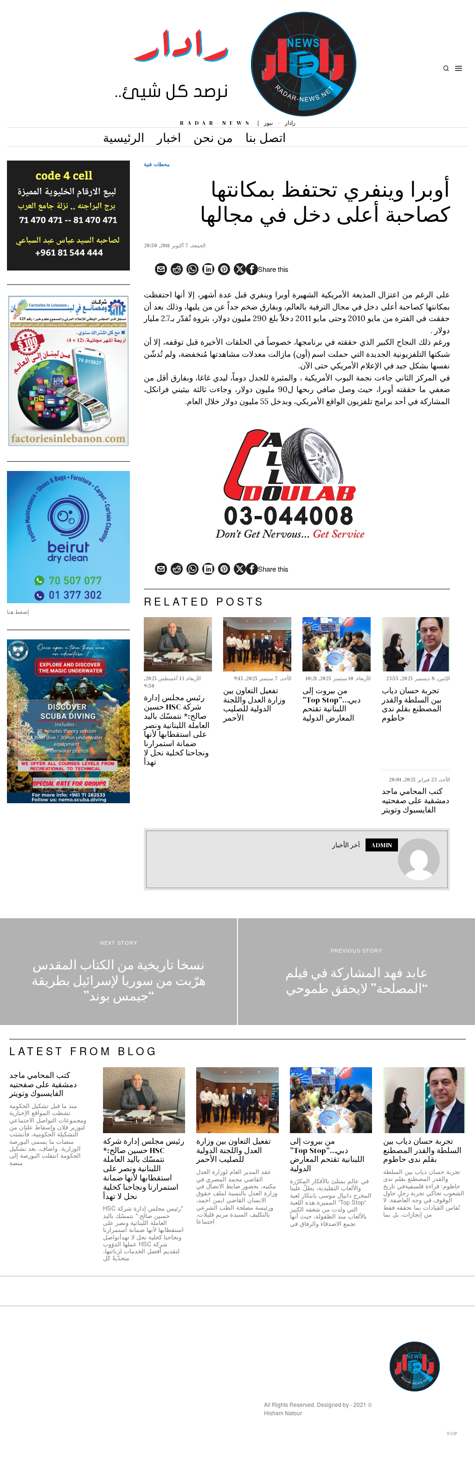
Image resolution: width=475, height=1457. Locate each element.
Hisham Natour (283, 1413)
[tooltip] (252, 269)
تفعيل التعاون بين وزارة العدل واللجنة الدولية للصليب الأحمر (254, 704)
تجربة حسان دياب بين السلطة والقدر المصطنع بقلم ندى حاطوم (412, 704)
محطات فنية (157, 164)
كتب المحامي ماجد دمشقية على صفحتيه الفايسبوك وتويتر (415, 800)
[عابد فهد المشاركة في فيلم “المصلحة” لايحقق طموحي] (356, 971)
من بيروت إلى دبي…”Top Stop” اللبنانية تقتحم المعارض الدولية (331, 704)
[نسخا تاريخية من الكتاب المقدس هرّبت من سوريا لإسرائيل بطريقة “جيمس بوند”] (118, 971)
